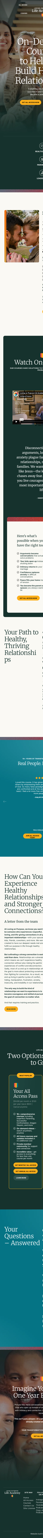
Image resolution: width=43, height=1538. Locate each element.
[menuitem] (23, 4)
